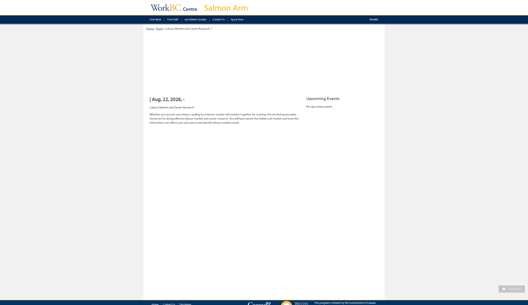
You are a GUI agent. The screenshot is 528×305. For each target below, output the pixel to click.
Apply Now (237, 19)
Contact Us (218, 19)
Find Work (155, 19)
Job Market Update (195, 19)
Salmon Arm (226, 8)
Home (150, 28)
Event (159, 28)
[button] (512, 288)
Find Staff (172, 19)
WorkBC (374, 19)
